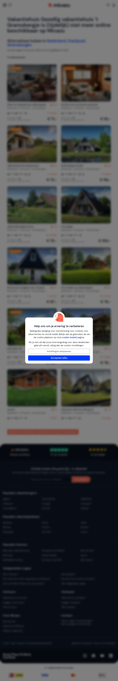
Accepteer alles (59, 357)
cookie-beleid (69, 337)
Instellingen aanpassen (59, 351)
